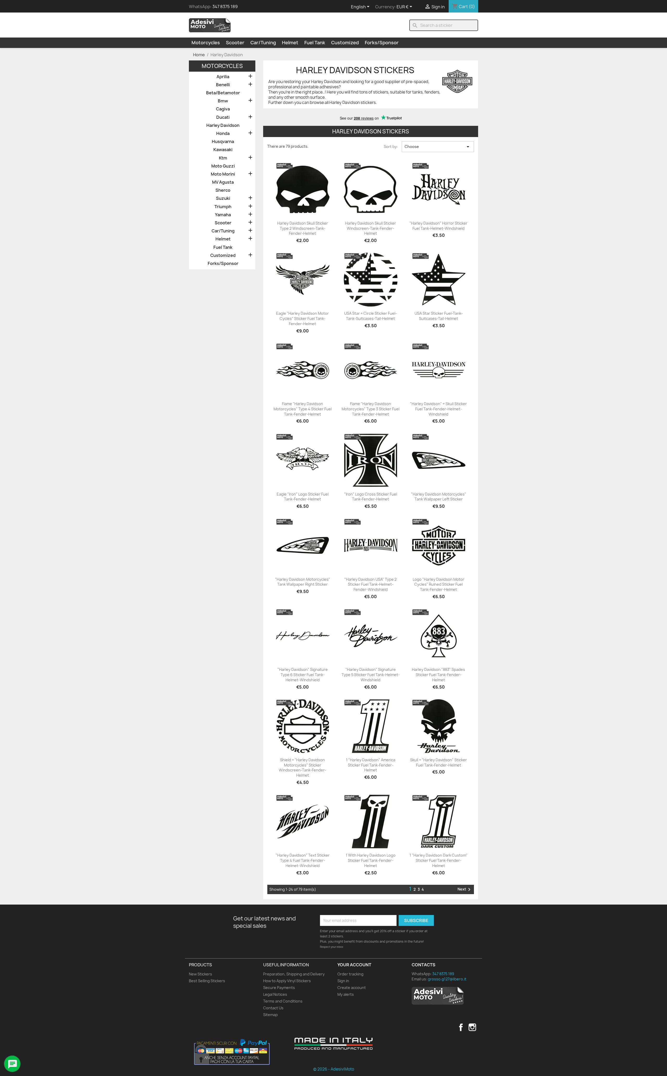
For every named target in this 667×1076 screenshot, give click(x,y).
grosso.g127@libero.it (447, 978)
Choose (438, 147)
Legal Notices (275, 994)
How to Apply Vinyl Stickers (287, 980)
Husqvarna (223, 141)
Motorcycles (206, 42)
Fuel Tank (314, 42)
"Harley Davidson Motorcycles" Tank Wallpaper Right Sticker (302, 582)
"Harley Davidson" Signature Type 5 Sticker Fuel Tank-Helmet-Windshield (371, 674)
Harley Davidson (222, 125)
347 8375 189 (225, 6)
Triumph (222, 206)
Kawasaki (222, 149)
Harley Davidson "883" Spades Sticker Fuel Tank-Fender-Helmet (438, 674)
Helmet (290, 42)
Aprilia (223, 76)
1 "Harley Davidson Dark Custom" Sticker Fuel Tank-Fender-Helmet (439, 860)
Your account (354, 965)
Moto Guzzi (223, 166)
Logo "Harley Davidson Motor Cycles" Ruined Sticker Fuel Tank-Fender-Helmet (438, 584)
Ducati (223, 117)
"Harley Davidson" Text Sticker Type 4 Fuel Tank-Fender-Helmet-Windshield (303, 860)
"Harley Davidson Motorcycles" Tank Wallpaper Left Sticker (438, 497)
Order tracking (350, 974)
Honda (223, 133)
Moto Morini (223, 174)
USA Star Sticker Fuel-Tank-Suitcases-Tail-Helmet (439, 316)
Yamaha (223, 215)
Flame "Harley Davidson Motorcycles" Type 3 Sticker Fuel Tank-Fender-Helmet (370, 409)
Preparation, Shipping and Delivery (294, 974)
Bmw (223, 101)
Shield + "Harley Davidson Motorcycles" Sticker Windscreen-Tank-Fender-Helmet (302, 767)
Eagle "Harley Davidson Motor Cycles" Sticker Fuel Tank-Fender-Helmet (302, 318)
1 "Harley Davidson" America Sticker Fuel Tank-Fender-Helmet (370, 765)
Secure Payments (279, 987)
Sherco (222, 190)
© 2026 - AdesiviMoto (333, 1069)
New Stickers (200, 974)
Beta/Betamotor (223, 93)
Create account (351, 987)
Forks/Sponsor (382, 42)
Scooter (235, 42)
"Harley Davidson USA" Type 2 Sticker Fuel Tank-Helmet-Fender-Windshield (370, 584)
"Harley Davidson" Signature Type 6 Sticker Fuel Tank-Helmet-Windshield (302, 674)
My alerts (345, 994)
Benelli (223, 85)
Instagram (472, 1027)
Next (465, 889)
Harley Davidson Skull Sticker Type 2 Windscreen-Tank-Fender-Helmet (302, 228)
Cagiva (223, 109)
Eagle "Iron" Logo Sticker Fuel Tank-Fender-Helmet (303, 497)
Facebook (461, 1027)
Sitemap (270, 1014)
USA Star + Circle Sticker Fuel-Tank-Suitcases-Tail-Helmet (370, 316)
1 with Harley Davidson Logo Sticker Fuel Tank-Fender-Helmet (371, 860)
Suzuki (223, 198)
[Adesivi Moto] (210, 25)
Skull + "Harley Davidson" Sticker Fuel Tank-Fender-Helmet (438, 762)
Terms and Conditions (282, 1001)
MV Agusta (223, 182)
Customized (345, 42)
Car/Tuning (263, 42)
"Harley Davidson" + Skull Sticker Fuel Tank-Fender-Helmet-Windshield (438, 409)
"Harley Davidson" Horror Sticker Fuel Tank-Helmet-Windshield (438, 226)
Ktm (223, 158)
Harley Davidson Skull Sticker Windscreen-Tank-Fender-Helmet (370, 228)
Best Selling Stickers (207, 980)
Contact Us (273, 1007)
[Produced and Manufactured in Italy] (333, 1044)
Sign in (343, 980)
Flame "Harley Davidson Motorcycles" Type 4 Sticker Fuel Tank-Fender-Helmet (303, 409)
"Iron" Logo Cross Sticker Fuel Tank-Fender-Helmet (370, 497)
